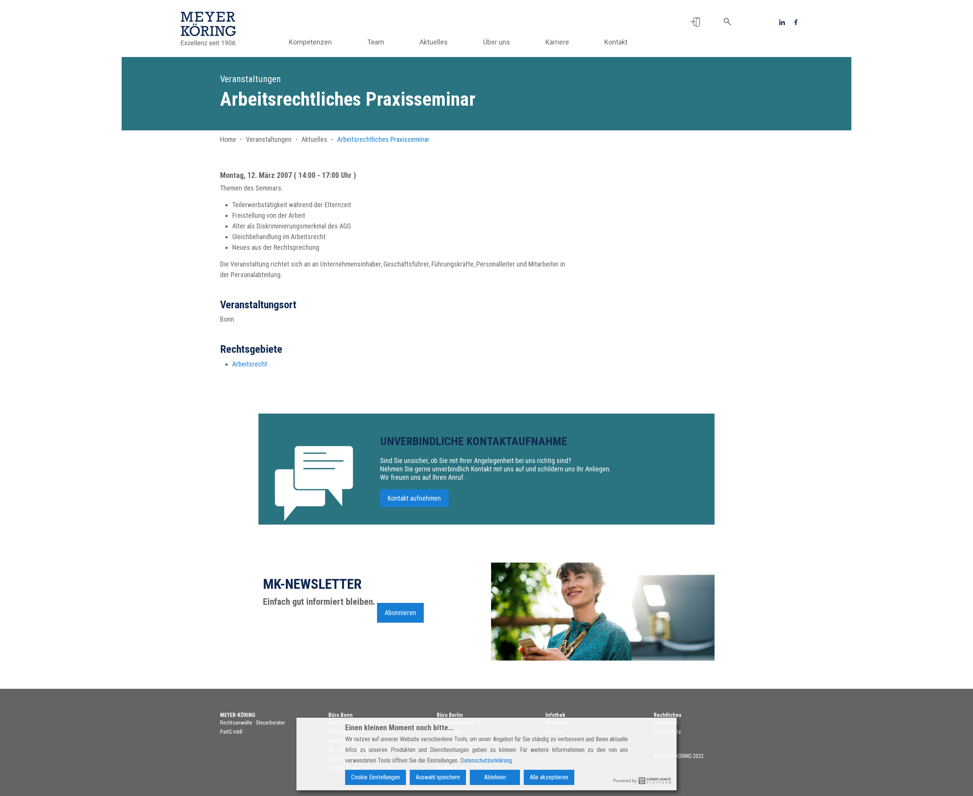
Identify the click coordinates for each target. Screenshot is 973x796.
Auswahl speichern (438, 777)
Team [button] (375, 42)
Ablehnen (495, 777)
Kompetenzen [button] (310, 42)
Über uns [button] (496, 42)
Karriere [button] (557, 42)
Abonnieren (400, 613)
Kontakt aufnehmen (414, 498)
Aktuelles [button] (434, 42)
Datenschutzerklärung (486, 760)
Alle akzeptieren (549, 777)
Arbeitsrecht (249, 364)
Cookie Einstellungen (375, 777)
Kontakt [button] (616, 42)
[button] (695, 21)
